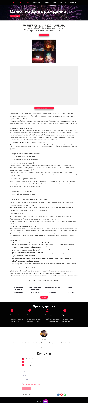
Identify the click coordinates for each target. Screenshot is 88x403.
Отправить (26, 388)
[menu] (50, 2)
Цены (60, 2)
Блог (66, 2)
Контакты (54, 2)
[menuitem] (27, 2)
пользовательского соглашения (31, 384)
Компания (46, 2)
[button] (27, 2)
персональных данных (43, 383)
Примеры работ (37, 2)
